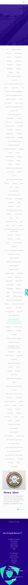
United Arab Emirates (14, 424)
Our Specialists (9, 311)
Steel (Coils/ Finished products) (14, 394)
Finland (19, 160)
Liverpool (10, 239)
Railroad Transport (14, 342)
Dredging (20, 137)
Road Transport (9, 355)
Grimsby (19, 172)
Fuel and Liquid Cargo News (14, 168)
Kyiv (17, 218)
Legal (13, 225)
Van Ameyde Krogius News (14, 440)
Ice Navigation (19, 198)
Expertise (19, 156)
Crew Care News (9, 126)
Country (19, 118)
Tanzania (9, 409)
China (20, 99)
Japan (18, 206)
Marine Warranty (14, 269)
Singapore (18, 371)
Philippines (10, 330)
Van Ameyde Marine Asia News (14, 447)
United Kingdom (14, 428)
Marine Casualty (14, 258)
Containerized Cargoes (14, 114)
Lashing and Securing (11, 221)
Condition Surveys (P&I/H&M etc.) (14, 107)
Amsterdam (18, 57)
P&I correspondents (14, 319)
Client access (14, 547)
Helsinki (7, 183)
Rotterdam (20, 355)
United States (20, 436)
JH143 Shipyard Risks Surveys (14, 210)
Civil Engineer (8, 103)
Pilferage (18, 330)
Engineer (21, 149)
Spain (14, 382)
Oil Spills (6, 304)
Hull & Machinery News (14, 195)
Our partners (14, 541)
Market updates (9, 273)
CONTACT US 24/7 (14, 522)
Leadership (14, 561)
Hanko (14, 176)
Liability (20, 225)
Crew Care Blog (18, 122)
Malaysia (14, 246)
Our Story (14, 559)
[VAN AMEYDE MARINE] (14, 2)
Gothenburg (10, 172)
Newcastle (10, 288)
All (7, 49)
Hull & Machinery (14, 191)
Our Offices (19, 308)
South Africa (14, 374)
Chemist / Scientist (11, 99)
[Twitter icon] (13, 579)
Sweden (21, 401)
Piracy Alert (11, 492)
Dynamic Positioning (14, 145)
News (8, 292)
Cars (23, 87)
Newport (18, 288)
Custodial (20, 126)
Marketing (20, 273)
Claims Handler (19, 103)
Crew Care (8, 122)
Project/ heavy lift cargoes (14, 338)
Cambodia (14, 80)
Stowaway (18, 397)
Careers (6, 87)
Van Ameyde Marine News (14, 451)
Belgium (19, 68)
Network (19, 285)
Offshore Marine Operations (14, 300)
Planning (14, 334)
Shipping (9, 371)
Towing (16, 417)
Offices (8, 296)
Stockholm (10, 397)
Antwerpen (18, 61)
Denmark (9, 130)
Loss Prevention (17, 242)
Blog (18, 72)
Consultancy (14, 110)
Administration (18, 53)
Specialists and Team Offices (14, 386)
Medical (10, 277)
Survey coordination (10, 401)
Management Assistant (14, 254)
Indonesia (11, 206)
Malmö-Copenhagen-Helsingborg (14, 250)
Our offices (14, 543)
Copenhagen (10, 118)
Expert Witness (10, 156)
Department (9, 133)
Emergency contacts (14, 539)
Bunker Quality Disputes (14, 76)
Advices (9, 57)
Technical (18, 409)
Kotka (11, 218)
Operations (9, 308)
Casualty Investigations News (14, 95)
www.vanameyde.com (17, 577)
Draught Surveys (9, 137)
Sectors (18, 367)
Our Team (20, 311)
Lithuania (9, 235)
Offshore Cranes (17, 296)
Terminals (10, 413)
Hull (11, 187)
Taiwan (14, 405)
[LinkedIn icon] (15, 579)
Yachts (18, 463)
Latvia (21, 221)
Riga (19, 352)
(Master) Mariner (16, 49)
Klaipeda (8, 214)
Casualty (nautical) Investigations (14, 91)
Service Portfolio (14, 557)
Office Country (17, 292)
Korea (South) (18, 214)
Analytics (9, 61)
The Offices (7, 417)
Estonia (10, 153)
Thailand (18, 413)
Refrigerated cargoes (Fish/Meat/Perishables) (14, 347)
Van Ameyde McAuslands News (14, 455)
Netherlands (8, 281)
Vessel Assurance (9, 459)
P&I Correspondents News (14, 323)
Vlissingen (20, 459)
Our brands (14, 555)
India (19, 202)
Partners (8, 327)
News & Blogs (14, 545)
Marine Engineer (14, 265)
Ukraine (10, 420)
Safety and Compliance (14, 363)
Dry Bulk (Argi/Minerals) (14, 141)
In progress (11, 202)
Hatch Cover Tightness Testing (14, 179)
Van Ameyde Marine (14, 443)
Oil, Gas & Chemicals (18, 304)
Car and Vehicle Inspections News (14, 84)
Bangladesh (10, 68)
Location (18, 239)
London (8, 242)
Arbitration (10, 65)
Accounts (8, 53)
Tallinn (21, 405)
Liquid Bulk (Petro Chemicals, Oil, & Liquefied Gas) (14, 230)
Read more (22, 509)
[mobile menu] (26, 2)
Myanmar (17, 277)
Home (21, 183)
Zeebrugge (14, 466)
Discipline (19, 133)
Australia (18, 65)
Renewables (11, 352)
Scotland (10, 367)
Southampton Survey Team (14, 378)
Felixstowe (10, 160)
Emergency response (10, 149)
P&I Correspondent (14, 315)
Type (22, 417)
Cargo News (15, 87)
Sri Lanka (14, 390)
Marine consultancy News (14, 262)
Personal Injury (18, 327)
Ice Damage (8, 198)
